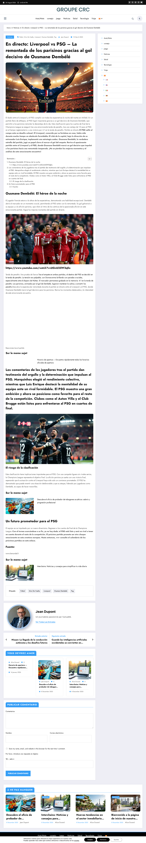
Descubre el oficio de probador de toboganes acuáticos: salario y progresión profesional (48, 685)
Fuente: (15, 187)
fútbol (21, 37)
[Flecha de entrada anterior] (6, 639)
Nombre (9, 733)
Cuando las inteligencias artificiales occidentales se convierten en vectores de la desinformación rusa (69, 641)
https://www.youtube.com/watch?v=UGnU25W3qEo (32, 165)
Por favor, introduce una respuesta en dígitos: (22, 754)
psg (55, 37)
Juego (58, 18)
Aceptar (90, 840)
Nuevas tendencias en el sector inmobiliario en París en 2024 (89, 816)
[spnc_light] (139, 18)
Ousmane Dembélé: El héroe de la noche (24, 162)
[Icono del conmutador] (5, 18)
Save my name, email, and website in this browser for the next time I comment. (37, 748)
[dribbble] (135, 2)
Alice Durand (15, 662)
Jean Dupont (65, 37)
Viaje (94, 18)
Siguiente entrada (59, 636)
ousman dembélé (47, 37)
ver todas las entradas (45, 622)
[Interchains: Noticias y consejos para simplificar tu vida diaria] (20, 573)
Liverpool (38, 37)
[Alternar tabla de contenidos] (88, 159)
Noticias (66, 18)
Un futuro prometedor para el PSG (22, 184)
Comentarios (10, 711)
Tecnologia (84, 18)
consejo (50, 18)
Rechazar (103, 840)
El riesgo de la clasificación (23, 181)
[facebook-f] (129, 2)
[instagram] (138, 2)
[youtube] (141, 2)
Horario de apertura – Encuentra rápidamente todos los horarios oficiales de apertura (18, 666)
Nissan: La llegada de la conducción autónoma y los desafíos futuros (29, 641)
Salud (75, 18)
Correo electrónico (56, 733)
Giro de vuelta (29, 37)
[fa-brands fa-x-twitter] (132, 2)
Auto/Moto (39, 18)
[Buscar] (132, 19)
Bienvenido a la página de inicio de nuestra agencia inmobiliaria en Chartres (125, 816)
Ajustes (116, 840)
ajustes (76, 841)
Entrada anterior (41, 636)
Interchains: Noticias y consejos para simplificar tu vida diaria (62, 566)
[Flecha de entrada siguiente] (92, 639)
